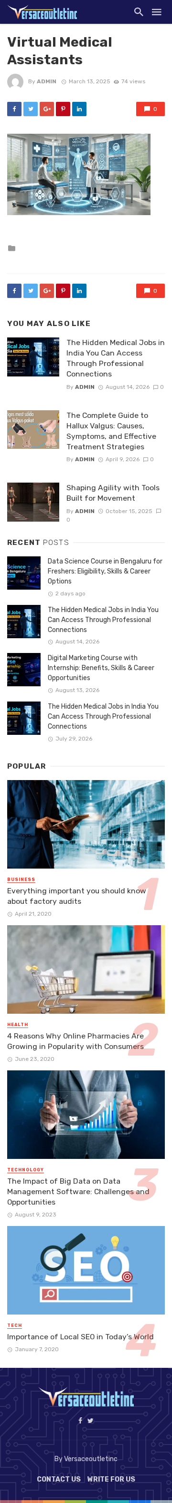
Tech (14, 1325)
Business (21, 879)
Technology (25, 1169)
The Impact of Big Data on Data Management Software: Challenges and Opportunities (78, 1191)
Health (17, 1024)
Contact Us (59, 1479)
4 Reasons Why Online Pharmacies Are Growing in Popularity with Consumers (75, 1041)
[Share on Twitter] (30, 109)
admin (46, 81)
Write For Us (111, 1479)
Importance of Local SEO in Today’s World (80, 1336)
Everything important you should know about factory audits (76, 896)
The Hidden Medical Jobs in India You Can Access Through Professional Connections (115, 358)
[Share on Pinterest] (63, 109)
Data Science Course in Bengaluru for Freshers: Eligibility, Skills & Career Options (105, 571)
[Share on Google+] (47, 109)
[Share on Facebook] (14, 109)
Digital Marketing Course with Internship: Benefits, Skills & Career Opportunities (101, 668)
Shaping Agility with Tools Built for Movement (113, 493)
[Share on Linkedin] (79, 109)
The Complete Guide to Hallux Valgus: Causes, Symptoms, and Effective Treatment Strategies (111, 431)
